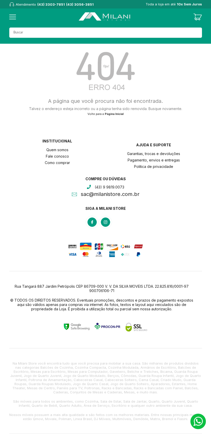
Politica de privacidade (153, 166)
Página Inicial (114, 114)
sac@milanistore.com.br (110, 194)
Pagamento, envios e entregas (154, 160)
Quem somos (57, 150)
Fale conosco (57, 156)
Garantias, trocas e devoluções (153, 153)
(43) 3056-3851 (80, 4)
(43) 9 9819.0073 (109, 187)
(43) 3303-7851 (51, 4)
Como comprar (57, 162)
